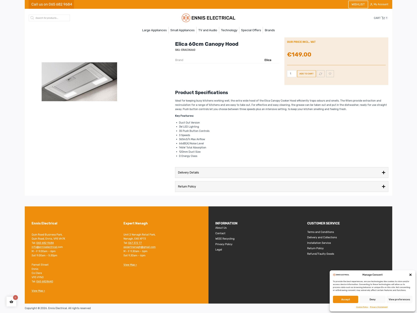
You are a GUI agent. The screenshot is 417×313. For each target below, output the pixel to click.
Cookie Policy (362, 307)
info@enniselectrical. (45, 247)
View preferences (399, 299)
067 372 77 (135, 242)
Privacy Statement (379, 307)
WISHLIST (358, 4)
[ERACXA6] (77, 81)
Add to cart (306, 73)
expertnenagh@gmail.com (139, 247)
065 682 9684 (45, 242)
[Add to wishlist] (330, 73)
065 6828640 (44, 281)
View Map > (38, 290)
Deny (373, 299)
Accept (345, 299)
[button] (410, 274)
